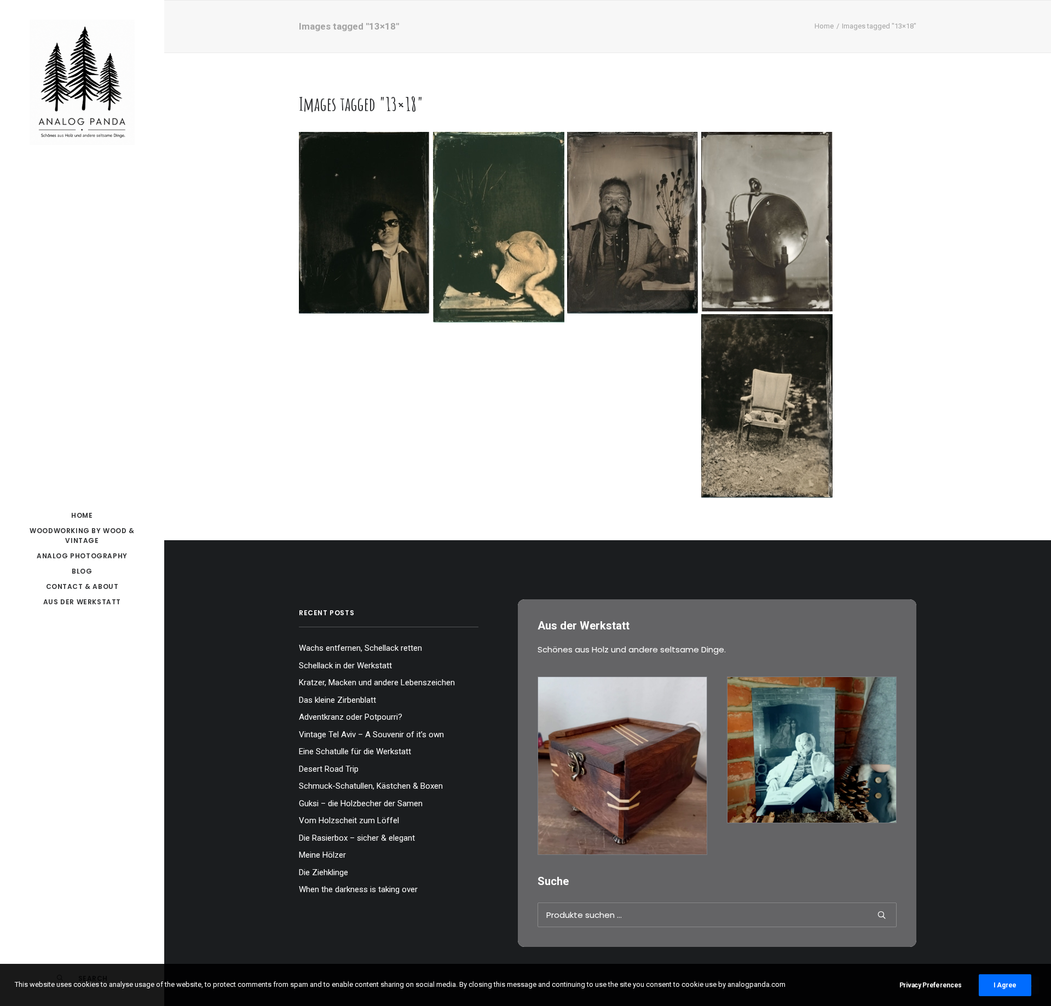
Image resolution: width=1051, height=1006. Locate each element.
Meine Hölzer (322, 855)
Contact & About (82, 586)
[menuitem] (82, 515)
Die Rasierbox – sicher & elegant (357, 838)
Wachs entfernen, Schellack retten (360, 648)
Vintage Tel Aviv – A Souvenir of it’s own (371, 734)
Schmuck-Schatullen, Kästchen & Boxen (371, 786)
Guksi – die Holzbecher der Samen (361, 803)
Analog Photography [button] (82, 555)
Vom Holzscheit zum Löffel (349, 820)
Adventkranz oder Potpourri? (350, 717)
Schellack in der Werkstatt (345, 665)
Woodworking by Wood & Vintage (82, 535)
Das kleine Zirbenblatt (337, 700)
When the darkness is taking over (358, 889)
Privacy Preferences (930, 985)
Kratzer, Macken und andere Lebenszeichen (377, 682)
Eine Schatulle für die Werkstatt (355, 751)
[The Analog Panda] (82, 83)
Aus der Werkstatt (82, 601)
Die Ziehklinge (323, 872)
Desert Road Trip (329, 769)
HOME (82, 515)
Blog (82, 571)
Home (824, 26)
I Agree (1005, 985)
